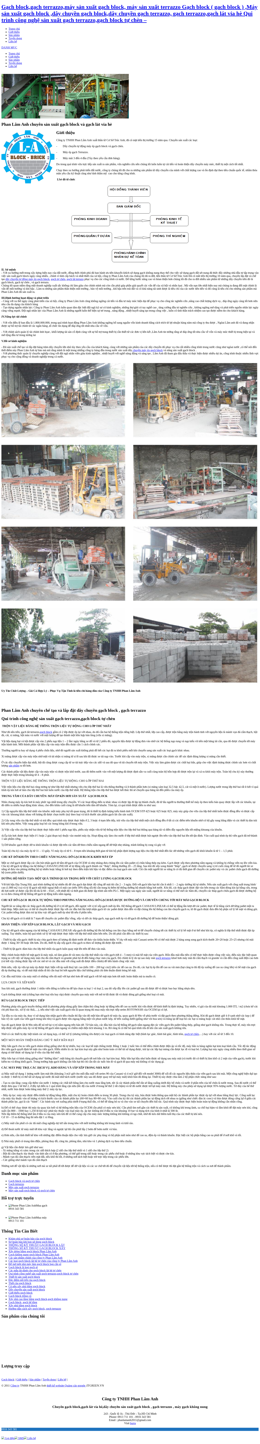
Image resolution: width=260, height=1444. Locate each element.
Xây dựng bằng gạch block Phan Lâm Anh (32, 1251)
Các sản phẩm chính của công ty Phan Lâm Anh (35, 1257)
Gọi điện (9, 1438)
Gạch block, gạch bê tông (22, 1302)
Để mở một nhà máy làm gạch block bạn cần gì (34, 1264)
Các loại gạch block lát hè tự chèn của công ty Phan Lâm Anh (43, 1260)
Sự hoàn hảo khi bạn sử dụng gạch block (31, 1241)
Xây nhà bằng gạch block (22, 1305)
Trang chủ (14, 28)
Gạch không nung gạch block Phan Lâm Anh (33, 1254)
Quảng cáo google (75, 1385)
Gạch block (7, 1379)
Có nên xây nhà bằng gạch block (26, 1286)
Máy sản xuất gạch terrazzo (23, 1187)
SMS (21, 1438)
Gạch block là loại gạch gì (23, 1267)
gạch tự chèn (58, 279)
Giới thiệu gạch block (20, 1292)
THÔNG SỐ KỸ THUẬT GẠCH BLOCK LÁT (36, 1244)
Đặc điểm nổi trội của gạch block (26, 1279)
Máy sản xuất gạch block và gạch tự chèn (31, 1190)
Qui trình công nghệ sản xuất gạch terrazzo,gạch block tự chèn (43, 1273)
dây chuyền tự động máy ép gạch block (27, 279)
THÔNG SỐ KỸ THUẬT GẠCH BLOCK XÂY (36, 1248)
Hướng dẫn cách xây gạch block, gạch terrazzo (34, 1308)
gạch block (46, 731)
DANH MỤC (9, 47)
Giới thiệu (14, 31)
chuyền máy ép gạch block (147, 350)
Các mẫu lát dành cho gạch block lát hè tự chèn (34, 1270)
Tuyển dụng (15, 38)
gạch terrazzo (163, 957)
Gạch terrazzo (16, 1184)
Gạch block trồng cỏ (19, 1295)
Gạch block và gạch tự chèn (24, 1180)
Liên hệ (12, 41)
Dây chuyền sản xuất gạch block (26, 1289)
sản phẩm (14, 765)
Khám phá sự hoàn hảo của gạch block (30, 1238)
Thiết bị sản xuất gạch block (24, 1276)
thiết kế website (56, 1385)
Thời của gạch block (19, 1283)
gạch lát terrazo (75, 279)
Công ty (14, 1385)
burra (133, 1423)
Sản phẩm (14, 35)
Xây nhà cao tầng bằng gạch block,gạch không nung (37, 1299)
